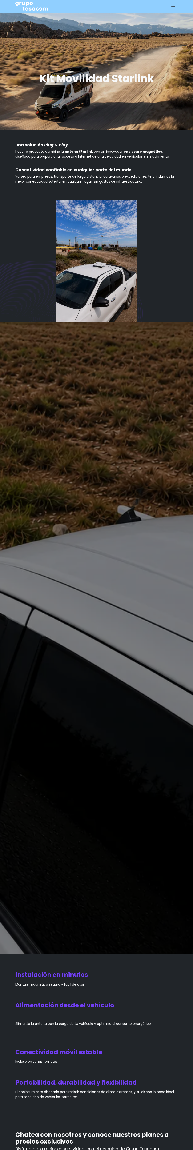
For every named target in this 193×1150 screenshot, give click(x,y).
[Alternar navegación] (173, 6)
